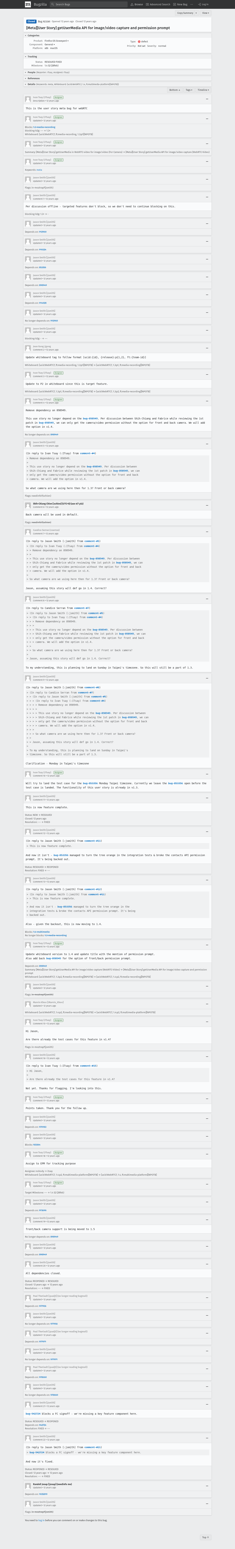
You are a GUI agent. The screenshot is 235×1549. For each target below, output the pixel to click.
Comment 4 (38, 402)
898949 (43, 285)
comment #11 (92, 840)
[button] (203, 4)
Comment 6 (38, 507)
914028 (42, 303)
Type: (133, 41)
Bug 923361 (44, 21)
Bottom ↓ (174, 90)
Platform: (38, 48)
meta (39, 169)
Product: (38, 40)
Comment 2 (38, 349)
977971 (42, 1341)
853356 (42, 267)
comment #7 (81, 608)
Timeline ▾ (203, 90)
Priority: (131, 46)
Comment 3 (38, 376)
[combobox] (89, 4)
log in (41, 1520)
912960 (42, 231)
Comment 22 (39, 1439)
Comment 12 (39, 833)
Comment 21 (39, 1406)
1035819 (43, 1494)
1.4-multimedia (41, 931)
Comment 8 (38, 600)
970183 (42, 1127)
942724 (42, 1425)
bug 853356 (90, 783)
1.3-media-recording (44, 127)
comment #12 (92, 889)
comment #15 (88, 1065)
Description (39, 101)
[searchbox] (89, 4)
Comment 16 (39, 1058)
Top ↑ (205, 1537)
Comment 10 (39, 775)
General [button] (50, 44)
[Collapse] (207, 99)
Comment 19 (39, 1221)
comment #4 (87, 453)
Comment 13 (39, 881)
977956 (42, 1306)
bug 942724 (33, 1413)
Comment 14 (39, 946)
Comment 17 (39, 1100)
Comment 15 (39, 1023)
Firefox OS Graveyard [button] (57, 40)
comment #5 (91, 541)
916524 (42, 249)
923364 (36, 1144)
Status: (39, 61)
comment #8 (91, 687)
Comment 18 (39, 1156)
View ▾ (205, 13)
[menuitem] (136, 4)
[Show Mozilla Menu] (28, 4)
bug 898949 (90, 418)
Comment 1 (38, 199)
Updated (37, 120)
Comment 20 (39, 1265)
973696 (42, 1210)
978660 (43, 1377)
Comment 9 (38, 680)
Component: (36, 44)
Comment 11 (39, 800)
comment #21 (92, 1447)
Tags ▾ (189, 90)
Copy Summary (185, 13)
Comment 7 (38, 533)
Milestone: (37, 65)
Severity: (151, 46)
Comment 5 (38, 446)
